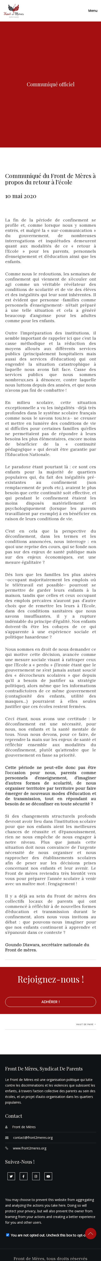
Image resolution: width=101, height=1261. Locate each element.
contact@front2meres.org (33, 1137)
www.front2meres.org (29, 1148)
